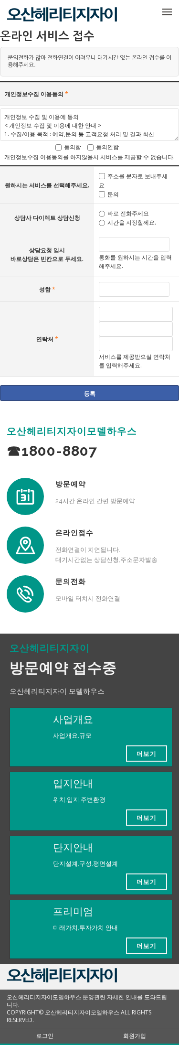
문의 (113, 194)
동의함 (72, 147)
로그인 (44, 1036)
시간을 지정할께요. (131, 222)
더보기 (147, 753)
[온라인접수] (25, 545)
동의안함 (107, 147)
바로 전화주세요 (128, 213)
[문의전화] (25, 594)
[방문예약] (25, 496)
